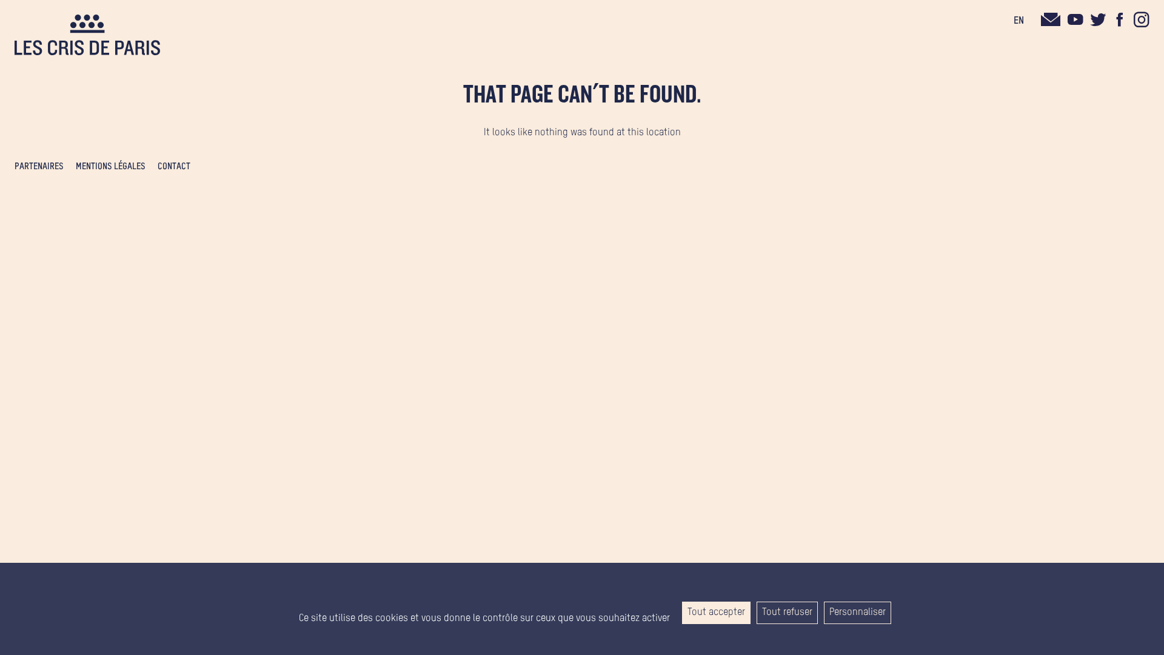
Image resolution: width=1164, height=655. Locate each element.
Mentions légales (111, 167)
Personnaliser (857, 612)
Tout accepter (716, 612)
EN (1019, 21)
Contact (174, 167)
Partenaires (39, 167)
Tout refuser (787, 612)
